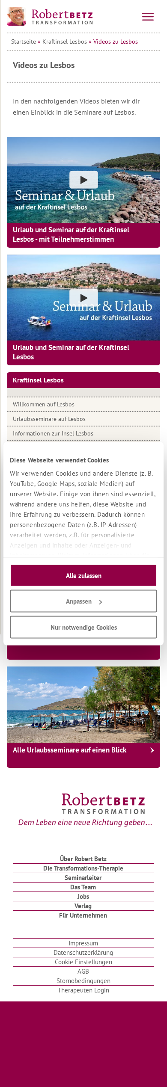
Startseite (23, 41)
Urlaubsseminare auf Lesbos (49, 419)
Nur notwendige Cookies (84, 627)
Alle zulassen (83, 575)
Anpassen (79, 601)
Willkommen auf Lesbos (44, 404)
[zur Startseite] (49, 16)
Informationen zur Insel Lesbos (53, 433)
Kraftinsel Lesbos (64, 41)
